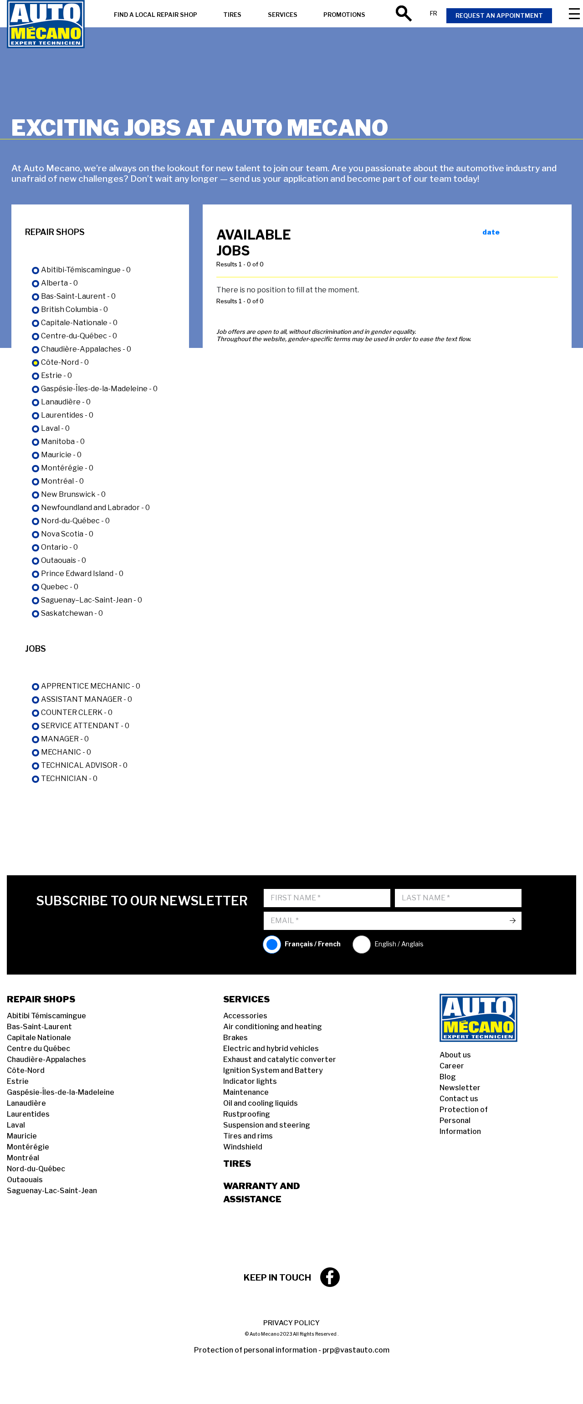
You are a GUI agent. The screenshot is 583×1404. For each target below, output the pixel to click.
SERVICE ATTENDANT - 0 (85, 725)
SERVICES (282, 14)
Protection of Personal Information (464, 1120)
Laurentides (28, 1114)
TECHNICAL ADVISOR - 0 (84, 765)
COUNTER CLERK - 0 (77, 712)
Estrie (18, 1081)
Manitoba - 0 (63, 441)
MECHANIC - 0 (66, 752)
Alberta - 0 (59, 283)
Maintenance (246, 1092)
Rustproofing (246, 1114)
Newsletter (460, 1087)
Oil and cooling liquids (260, 1103)
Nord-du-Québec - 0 (75, 520)
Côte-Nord (26, 1070)
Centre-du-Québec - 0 (79, 336)
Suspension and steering (266, 1125)
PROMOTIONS (344, 14)
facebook (330, 1277)
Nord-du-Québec (36, 1168)
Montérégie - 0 (67, 468)
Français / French (313, 944)
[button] (18, 1386)
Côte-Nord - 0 (65, 362)
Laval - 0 (55, 428)
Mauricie (22, 1136)
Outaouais (25, 1179)
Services (246, 999)
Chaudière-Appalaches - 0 (86, 349)
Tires (237, 1163)
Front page (490, 1018)
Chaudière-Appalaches (46, 1059)
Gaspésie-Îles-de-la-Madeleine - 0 (99, 388)
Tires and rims (248, 1136)
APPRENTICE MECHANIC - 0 (90, 686)
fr (433, 13)
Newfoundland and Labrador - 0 (95, 507)
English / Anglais (399, 944)
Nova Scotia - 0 (67, 534)
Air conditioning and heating (272, 1026)
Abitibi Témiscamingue (46, 1015)
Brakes (235, 1037)
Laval (16, 1125)
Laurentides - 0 (67, 415)
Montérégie (28, 1147)
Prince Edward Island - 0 (82, 573)
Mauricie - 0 (61, 454)
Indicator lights (250, 1081)
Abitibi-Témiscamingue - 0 (86, 269)
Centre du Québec (38, 1048)
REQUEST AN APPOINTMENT (499, 15)
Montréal (23, 1158)
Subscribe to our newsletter (142, 901)
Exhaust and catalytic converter (279, 1059)
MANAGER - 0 (65, 739)
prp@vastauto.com (355, 1350)
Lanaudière (26, 1103)
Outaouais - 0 (63, 560)
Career (452, 1066)
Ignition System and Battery (273, 1070)
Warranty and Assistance (261, 1192)
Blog (448, 1076)
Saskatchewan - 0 (72, 613)
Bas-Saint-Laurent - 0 (78, 296)
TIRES (232, 14)
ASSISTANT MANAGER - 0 (86, 699)
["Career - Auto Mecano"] (46, 25)
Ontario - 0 (59, 547)
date (491, 232)
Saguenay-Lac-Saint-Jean (52, 1190)
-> (512, 920)
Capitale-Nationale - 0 (79, 322)
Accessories (245, 1015)
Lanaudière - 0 (66, 402)
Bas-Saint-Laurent (39, 1026)
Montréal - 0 (62, 481)
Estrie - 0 (56, 375)
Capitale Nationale (39, 1037)
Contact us (459, 1098)
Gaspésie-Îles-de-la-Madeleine (60, 1092)
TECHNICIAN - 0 (69, 778)
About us (455, 1055)
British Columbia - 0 (74, 309)
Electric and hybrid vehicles (271, 1048)
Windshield (242, 1147)
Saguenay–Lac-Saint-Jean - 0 (91, 600)
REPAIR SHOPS (41, 999)
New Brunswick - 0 (73, 494)
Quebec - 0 (59, 586)
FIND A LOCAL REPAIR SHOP (155, 14)
